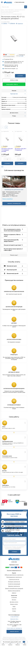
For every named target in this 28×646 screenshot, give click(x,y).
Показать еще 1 (14, 255)
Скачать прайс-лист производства (14, 628)
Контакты (14, 599)
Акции (14, 606)
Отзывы (14, 611)
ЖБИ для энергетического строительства (14, 574)
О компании (14, 597)
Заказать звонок (14, 631)
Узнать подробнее (7, 199)
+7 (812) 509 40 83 (19, 2)
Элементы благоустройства (14, 590)
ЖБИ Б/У (14, 593)
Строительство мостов (14, 579)
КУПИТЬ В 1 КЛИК (14, 80)
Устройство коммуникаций (14, 584)
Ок (24, 641)
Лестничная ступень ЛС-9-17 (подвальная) (20, 149)
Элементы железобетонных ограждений (14, 588)
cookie (11, 641)
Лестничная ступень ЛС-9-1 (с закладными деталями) (7, 150)
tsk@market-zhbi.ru (12, 84)
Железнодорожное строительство (14, 577)
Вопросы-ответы (14, 604)
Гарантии (14, 608)
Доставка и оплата (14, 602)
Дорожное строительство (14, 586)
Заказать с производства (14, 203)
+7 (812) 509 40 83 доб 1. (13, 193)
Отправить (14, 551)
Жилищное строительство (14, 581)
